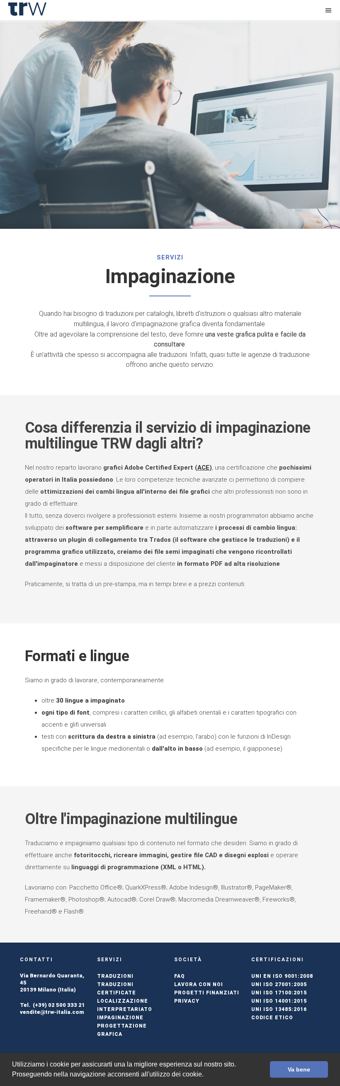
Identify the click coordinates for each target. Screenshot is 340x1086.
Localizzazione (122, 1001)
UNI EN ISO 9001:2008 (282, 976)
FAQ (179, 976)
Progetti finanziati (206, 993)
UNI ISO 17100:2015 (279, 993)
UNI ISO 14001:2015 (279, 1001)
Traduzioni (115, 976)
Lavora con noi (198, 984)
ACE (203, 467)
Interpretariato (124, 1009)
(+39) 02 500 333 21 (59, 1005)
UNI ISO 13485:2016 (279, 1009)
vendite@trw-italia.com (52, 1012)
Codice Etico (272, 1018)
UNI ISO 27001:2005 (279, 984)
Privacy (186, 1001)
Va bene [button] (299, 1069)
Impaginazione (120, 1018)
